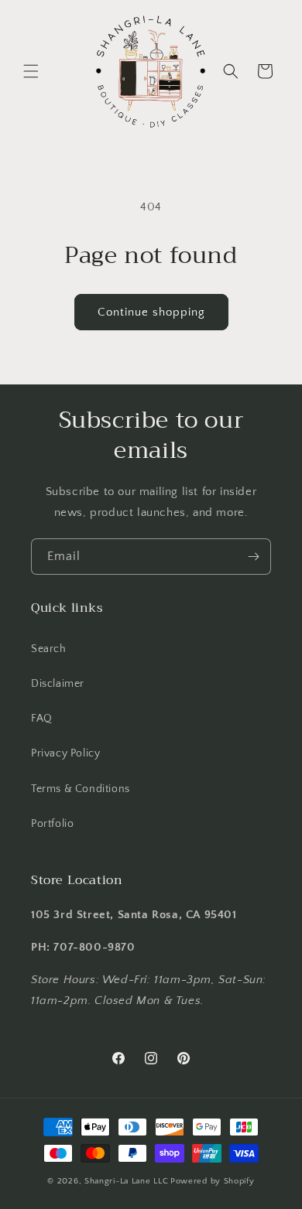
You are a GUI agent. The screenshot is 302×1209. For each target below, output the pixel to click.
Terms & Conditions (80, 789)
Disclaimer (57, 684)
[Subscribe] (253, 556)
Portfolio (52, 824)
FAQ (42, 718)
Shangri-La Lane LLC (126, 1181)
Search (49, 649)
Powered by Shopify (212, 1181)
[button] (31, 71)
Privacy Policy (65, 753)
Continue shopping (151, 312)
